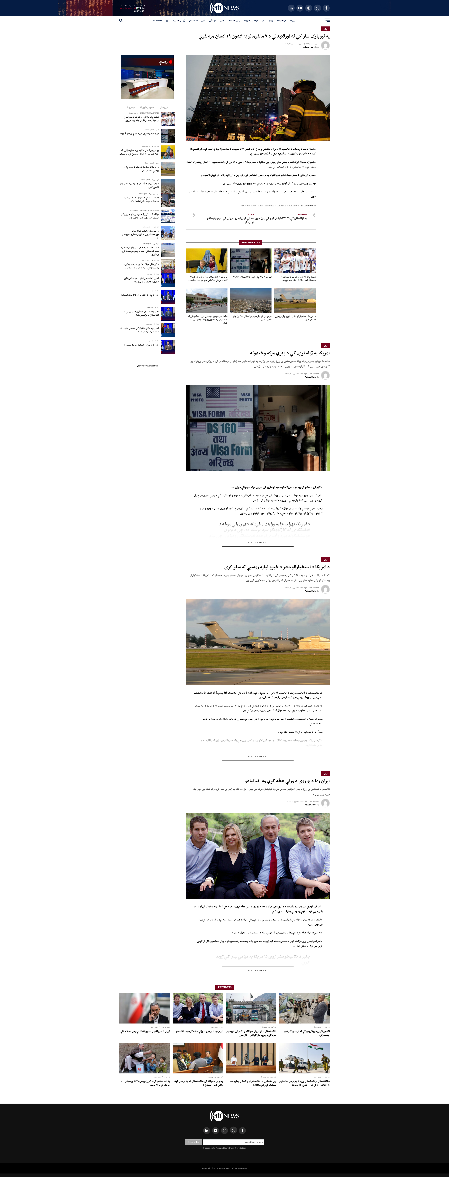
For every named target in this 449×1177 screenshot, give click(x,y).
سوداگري (212, 20)
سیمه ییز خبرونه (251, 20)
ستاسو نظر (193, 20)
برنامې (222, 20)
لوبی (203, 20)
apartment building (287, 206)
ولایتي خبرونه (234, 20)
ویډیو (271, 20)
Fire (260, 206)
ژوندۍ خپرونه (179, 20)
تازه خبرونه (281, 20)
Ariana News (308, 47)
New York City (248, 206)
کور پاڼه (293, 20)
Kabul (142, 8)
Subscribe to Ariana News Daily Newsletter (224, 1148)
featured (269, 206)
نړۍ (263, 20)
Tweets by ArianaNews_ (147, 365)
